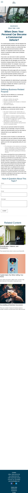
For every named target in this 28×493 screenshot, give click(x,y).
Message (3, 199)
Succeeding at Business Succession (11, 305)
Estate (14, 492)
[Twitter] (14, 483)
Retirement (14, 489)
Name (2, 183)
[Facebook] (11, 483)
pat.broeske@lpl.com (14, 481)
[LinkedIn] (16, 483)
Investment (14, 490)
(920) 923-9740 (16, 474)
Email (2, 191)
